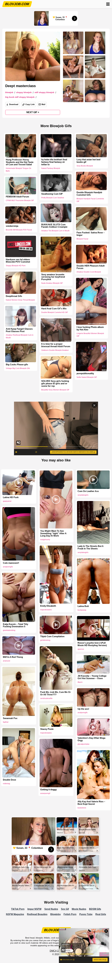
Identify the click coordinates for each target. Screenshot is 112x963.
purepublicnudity (85, 373)
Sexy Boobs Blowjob (85, 166)
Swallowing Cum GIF (52, 194)
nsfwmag (6, 784)
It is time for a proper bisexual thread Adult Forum (55, 345)
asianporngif (45, 793)
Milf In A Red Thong (13, 657)
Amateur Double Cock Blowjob (89, 272)
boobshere (82, 808)
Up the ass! (83, 709)
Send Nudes (51, 909)
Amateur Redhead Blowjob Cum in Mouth (19, 336)
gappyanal (7, 501)
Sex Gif (65, 909)
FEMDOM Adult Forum (17, 196)
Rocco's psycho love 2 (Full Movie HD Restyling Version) (92, 644)
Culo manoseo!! (11, 563)
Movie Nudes (79, 909)
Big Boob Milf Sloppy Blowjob (20, 97)
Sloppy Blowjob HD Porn (16, 266)
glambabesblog (9, 630)
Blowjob (9, 92)
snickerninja (12, 226)
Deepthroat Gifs (14, 296)
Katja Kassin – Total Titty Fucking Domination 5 (15, 625)
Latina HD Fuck (11, 497)
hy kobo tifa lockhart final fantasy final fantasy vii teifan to (54, 162)
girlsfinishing (45, 640)
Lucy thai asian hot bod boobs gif (88, 160)
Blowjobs (55, 914)
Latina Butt (83, 606)
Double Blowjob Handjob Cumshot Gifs (89, 193)
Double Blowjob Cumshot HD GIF (54, 312)
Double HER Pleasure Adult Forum (91, 266)
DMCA (53, 951)
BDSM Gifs (95, 909)
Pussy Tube (85, 914)
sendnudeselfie (46, 698)
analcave (6, 661)
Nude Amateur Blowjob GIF (52, 283)
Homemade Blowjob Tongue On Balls (18, 169)
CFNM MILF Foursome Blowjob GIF (20, 200)
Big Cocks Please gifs (17, 364)
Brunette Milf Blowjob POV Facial (19, 230)
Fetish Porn (70, 914)
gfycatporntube (83, 744)
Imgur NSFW (34, 909)
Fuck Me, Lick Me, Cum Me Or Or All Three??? (55, 693)
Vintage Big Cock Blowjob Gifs (18, 368)
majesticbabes (46, 610)
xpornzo (81, 649)
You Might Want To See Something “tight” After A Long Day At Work (53, 533)
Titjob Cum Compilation (52, 636)
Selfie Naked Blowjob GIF (87, 377)
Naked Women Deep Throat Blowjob (20, 300)
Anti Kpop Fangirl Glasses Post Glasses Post (19, 330)
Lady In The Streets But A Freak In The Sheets (90, 547)
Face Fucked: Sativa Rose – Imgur (91, 233)
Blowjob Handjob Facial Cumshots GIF (90, 200)
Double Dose (9, 780)
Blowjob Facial (82, 239)
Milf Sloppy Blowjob (44, 92)
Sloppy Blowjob (24, 92)
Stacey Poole (47, 729)
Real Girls (100, 914)
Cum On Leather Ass (88, 491)
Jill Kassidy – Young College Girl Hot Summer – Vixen (92, 677)
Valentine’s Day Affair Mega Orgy (91, 739)
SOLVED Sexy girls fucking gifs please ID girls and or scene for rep (55, 383)
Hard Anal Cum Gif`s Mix (53, 309)
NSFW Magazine (15, 914)
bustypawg (82, 610)
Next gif (32, 112)
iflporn (80, 682)
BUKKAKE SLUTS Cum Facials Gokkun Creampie (54, 225)
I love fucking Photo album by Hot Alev (90, 328)
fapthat (5, 722)
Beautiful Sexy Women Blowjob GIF (55, 390)
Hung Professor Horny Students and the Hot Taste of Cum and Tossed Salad (19, 162)
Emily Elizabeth (48, 606)
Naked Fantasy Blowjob (50, 168)
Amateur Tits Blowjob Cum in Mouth (55, 231)
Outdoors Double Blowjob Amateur (55, 350)
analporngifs (8, 567)
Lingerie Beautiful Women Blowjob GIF (90, 334)
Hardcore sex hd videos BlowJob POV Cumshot (18, 260)
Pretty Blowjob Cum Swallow (52, 198)
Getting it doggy (48, 789)
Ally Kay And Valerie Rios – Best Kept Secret (91, 802)
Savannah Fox (10, 718)
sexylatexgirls (83, 495)
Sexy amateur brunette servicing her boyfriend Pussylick (53, 277)
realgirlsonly (45, 540)
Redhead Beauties (37, 914)
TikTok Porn (17, 909)
